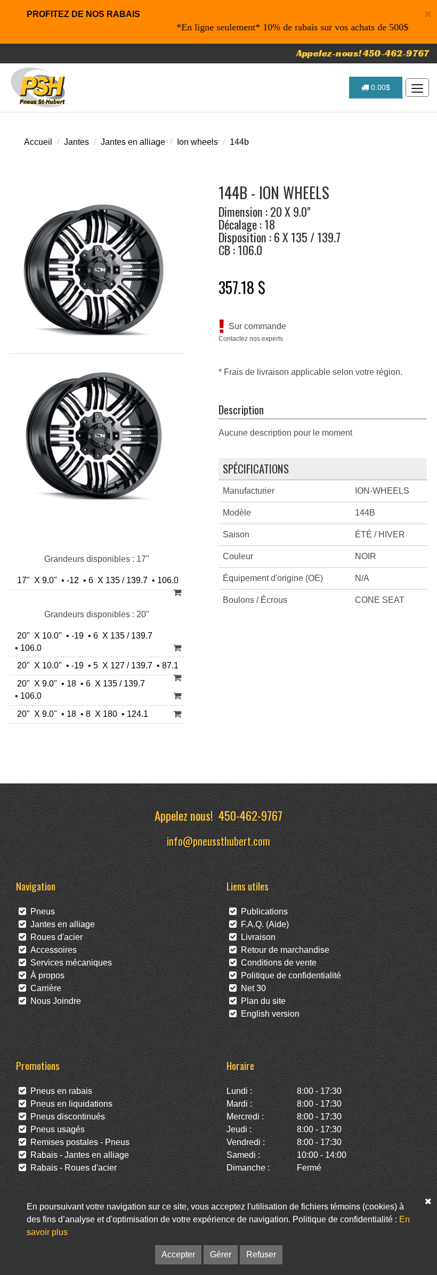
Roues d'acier (54, 937)
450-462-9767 (250, 815)
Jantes (76, 141)
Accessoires (51, 949)
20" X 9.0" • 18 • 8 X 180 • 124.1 (80, 713)
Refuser (261, 1254)
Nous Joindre (53, 1001)
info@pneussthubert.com (218, 840)
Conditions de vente (277, 962)
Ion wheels (197, 141)
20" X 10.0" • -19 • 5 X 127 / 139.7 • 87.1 (96, 665)
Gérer (220, 1254)
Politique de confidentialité (289, 975)
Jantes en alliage (133, 141)
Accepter (178, 1254)
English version (268, 1013)
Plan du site (261, 1001)
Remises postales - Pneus (78, 1142)
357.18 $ (241, 287)
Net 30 (251, 988)
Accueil (38, 141)
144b (239, 141)
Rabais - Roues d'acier (71, 1167)
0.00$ (379, 87)
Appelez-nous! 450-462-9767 (362, 53)
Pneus (40, 911)
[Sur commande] (177, 593)
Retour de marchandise (283, 949)
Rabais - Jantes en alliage (77, 1154)
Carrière (43, 988)
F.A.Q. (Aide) (263, 924)
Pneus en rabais (59, 1091)
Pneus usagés (55, 1129)
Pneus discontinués (65, 1116)
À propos (45, 975)
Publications (262, 911)
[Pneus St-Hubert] (39, 87)
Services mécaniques (69, 962)
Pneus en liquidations (69, 1103)
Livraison (256, 937)
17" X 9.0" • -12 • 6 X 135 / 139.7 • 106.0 (96, 580)
